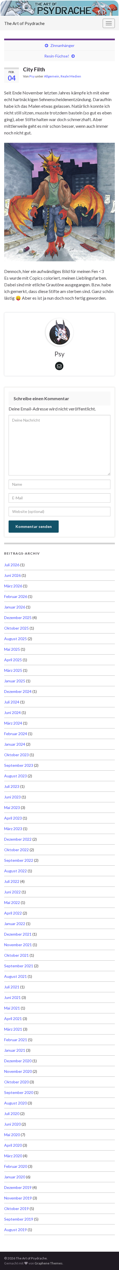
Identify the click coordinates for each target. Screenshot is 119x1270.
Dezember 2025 (18, 617)
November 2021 (18, 944)
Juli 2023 (11, 786)
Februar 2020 (15, 1166)
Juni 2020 (12, 1124)
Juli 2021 (11, 987)
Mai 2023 (12, 807)
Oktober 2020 (16, 1081)
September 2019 (18, 1219)
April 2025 (13, 659)
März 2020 (13, 1155)
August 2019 (15, 1229)
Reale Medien (71, 76)
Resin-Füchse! (56, 56)
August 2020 (15, 1103)
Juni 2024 (12, 712)
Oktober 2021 (16, 955)
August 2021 (15, 976)
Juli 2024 (11, 702)
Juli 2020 (11, 1113)
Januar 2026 (14, 607)
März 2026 (13, 585)
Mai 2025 (12, 649)
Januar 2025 (14, 680)
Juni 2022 (12, 892)
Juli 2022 (11, 881)
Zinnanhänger (62, 45)
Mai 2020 (12, 1134)
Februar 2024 (15, 733)
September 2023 (18, 765)
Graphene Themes (49, 1263)
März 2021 (13, 1029)
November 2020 (18, 1071)
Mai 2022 (12, 902)
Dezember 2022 (18, 839)
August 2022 (15, 870)
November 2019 (18, 1198)
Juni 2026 (12, 575)
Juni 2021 (12, 997)
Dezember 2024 (18, 691)
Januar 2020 (14, 1176)
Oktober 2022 (16, 849)
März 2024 (13, 723)
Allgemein (51, 76)
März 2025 (13, 670)
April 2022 (13, 913)
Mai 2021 (12, 1008)
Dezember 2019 (18, 1187)
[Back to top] (106, 1257)
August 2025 (15, 638)
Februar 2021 (15, 1039)
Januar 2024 (14, 744)
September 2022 (18, 860)
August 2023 (15, 775)
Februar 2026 (15, 596)
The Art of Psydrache (24, 23)
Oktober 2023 (16, 754)
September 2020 (18, 1092)
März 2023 (13, 828)
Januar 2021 (14, 1050)
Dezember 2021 (18, 934)
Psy (32, 76)
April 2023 (13, 818)
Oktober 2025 (16, 628)
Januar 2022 (14, 923)
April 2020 (13, 1145)
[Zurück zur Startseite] (59, 8)
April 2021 (13, 1018)
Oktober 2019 (16, 1208)
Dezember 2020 (18, 1060)
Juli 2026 (11, 564)
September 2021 (18, 965)
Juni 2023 (12, 797)
